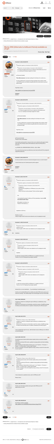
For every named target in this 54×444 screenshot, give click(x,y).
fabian (36, 39)
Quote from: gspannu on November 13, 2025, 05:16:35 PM (27, 180)
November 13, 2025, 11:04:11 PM (21, 176)
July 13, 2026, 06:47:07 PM (20, 316)
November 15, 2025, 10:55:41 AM (21, 239)
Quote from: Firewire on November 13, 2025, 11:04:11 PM (27, 225)
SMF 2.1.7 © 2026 (6, 439)
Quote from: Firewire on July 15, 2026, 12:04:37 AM (26, 358)
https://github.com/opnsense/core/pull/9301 (25, 90)
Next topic (47, 52)
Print (49, 417)
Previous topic (41, 52)
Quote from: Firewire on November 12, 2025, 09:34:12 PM (29, 185)
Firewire (9, 183)
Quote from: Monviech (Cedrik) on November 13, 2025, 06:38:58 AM (30, 68)
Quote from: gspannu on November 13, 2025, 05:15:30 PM (27, 65)
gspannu (9, 106)
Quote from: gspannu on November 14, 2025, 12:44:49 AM (27, 242)
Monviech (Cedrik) (9, 69)
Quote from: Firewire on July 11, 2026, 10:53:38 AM (26, 319)
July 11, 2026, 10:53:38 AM (20, 299)
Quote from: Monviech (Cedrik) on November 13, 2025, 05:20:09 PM (29, 103)
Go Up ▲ (49, 439)
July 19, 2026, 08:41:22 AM (20, 383)
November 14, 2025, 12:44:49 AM (21, 222)
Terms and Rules (44, 439)
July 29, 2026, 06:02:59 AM (20, 400)
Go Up (5, 417)
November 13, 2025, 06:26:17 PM (21, 157)
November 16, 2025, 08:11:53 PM (21, 263)
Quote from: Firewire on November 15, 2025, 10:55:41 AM (27, 266)
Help (40, 439)
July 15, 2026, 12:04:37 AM (20, 337)
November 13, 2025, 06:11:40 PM (21, 99)
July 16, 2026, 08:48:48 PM (20, 354)
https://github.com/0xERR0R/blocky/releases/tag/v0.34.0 (28, 404)
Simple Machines (13, 439)
